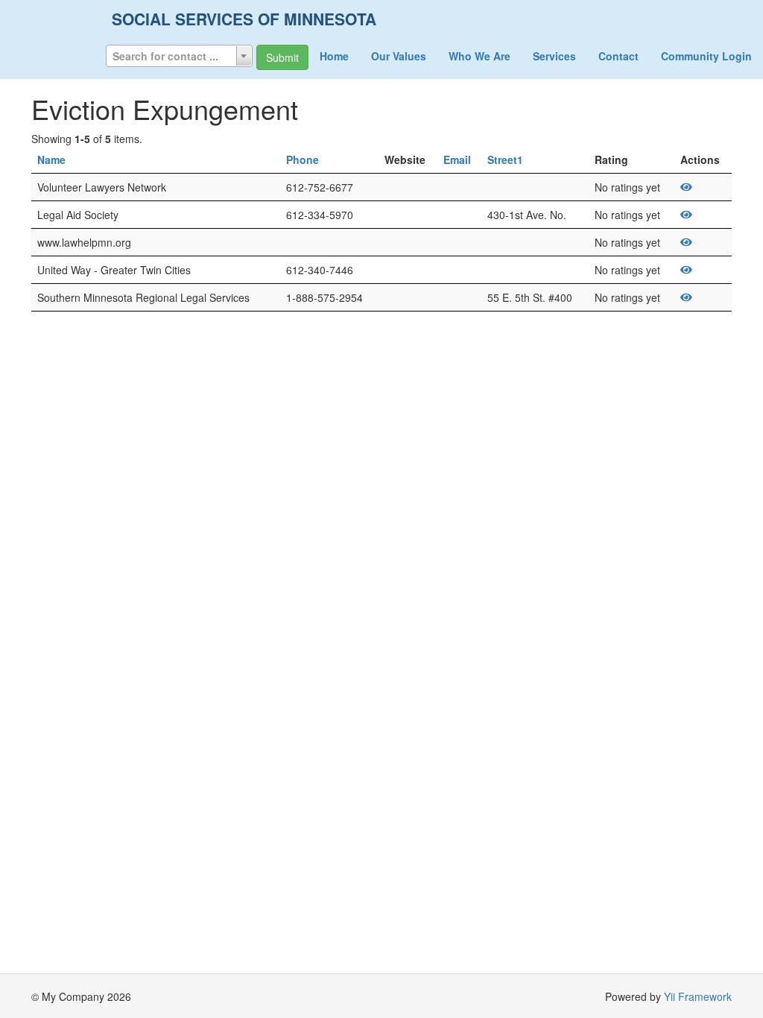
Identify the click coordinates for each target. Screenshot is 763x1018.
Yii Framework (698, 996)
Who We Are (479, 55)
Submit (282, 57)
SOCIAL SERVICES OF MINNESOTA (244, 18)
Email (457, 159)
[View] (686, 187)
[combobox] (179, 55)
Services (554, 55)
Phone (302, 159)
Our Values (398, 55)
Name (51, 159)
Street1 (505, 159)
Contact (618, 55)
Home (334, 55)
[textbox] (179, 55)
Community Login (706, 55)
